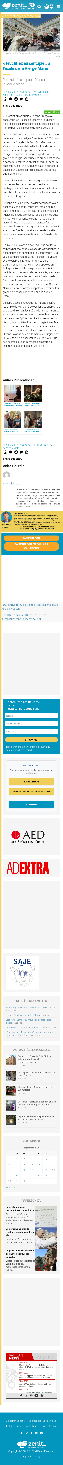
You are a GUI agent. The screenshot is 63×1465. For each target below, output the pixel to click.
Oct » (15, 1187)
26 (46, 1175)
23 (24, 1175)
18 (39, 1170)
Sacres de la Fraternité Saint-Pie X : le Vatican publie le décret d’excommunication (34, 1059)
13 (53, 1164)
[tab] (19, 1356)
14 (9, 1170)
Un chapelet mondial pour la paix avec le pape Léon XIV (36, 1074)
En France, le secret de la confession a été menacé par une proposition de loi (37, 1103)
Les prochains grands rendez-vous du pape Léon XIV (20, 1232)
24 (31, 1175)
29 (17, 1181)
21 (9, 1175)
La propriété (34, 1420)
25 (39, 1175)
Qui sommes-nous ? (16, 1420)
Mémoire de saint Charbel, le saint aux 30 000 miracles (36, 1088)
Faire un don (31, 538)
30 (24, 1181)
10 (31, 1164)
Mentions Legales (14, 1426)
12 (46, 1164)
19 (46, 1170)
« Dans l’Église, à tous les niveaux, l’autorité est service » (31, 1007)
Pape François (32, 16)
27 (53, 1175)
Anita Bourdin (42, 92)
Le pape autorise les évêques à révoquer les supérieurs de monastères (36, 1117)
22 (17, 1175)
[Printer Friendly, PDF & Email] (52, 112)
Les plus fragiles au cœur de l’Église (22, 1015)
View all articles (12, 483)
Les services (49, 1420)
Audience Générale (12, 16)
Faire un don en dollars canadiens (31, 546)
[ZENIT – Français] (17, 5)
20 (53, 1170)
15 (17, 1170)
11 (39, 1164)
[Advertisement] (31, 580)
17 (31, 1170)
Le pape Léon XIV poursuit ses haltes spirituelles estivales (20, 1253)
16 (24, 1170)
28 (9, 1181)
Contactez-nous (50, 1426)
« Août (9, 1187)
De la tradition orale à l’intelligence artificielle (25, 1027)
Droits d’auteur (32, 1426)
